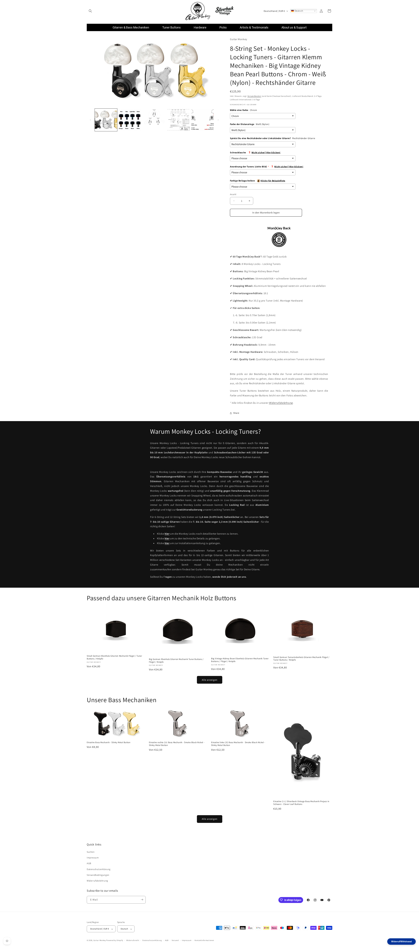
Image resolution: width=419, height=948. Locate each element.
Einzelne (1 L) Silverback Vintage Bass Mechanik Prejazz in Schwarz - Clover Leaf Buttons (301, 803)
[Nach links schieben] (90, 119)
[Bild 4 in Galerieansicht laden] (178, 120)
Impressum (93, 857)
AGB (89, 863)
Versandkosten (254, 96)
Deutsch (298, 11)
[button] (90, 11)
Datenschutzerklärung (98, 869)
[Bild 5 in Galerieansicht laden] (202, 120)
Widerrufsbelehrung (281, 403)
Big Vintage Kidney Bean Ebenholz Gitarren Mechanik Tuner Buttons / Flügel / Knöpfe (240, 660)
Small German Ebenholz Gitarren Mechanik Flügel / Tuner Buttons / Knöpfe (114, 657)
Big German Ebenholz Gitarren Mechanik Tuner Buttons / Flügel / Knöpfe (176, 660)
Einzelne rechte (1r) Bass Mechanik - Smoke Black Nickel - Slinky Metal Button (176, 744)
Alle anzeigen (209, 679)
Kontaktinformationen (204, 940)
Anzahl (233, 194)
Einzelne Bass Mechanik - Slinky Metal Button (108, 742)
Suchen (91, 852)
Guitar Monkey (99, 940)
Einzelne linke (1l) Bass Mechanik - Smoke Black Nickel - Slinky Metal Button (238, 744)
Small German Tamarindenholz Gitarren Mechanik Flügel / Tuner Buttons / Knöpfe (301, 658)
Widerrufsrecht (132, 940)
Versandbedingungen (98, 875)
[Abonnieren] (142, 899)
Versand (175, 940)
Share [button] (236, 412)
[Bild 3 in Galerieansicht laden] (154, 120)
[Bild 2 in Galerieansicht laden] (130, 120)
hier (167, 538)
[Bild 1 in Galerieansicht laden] (106, 120)
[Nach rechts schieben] (218, 119)
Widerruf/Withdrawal (401, 941)
